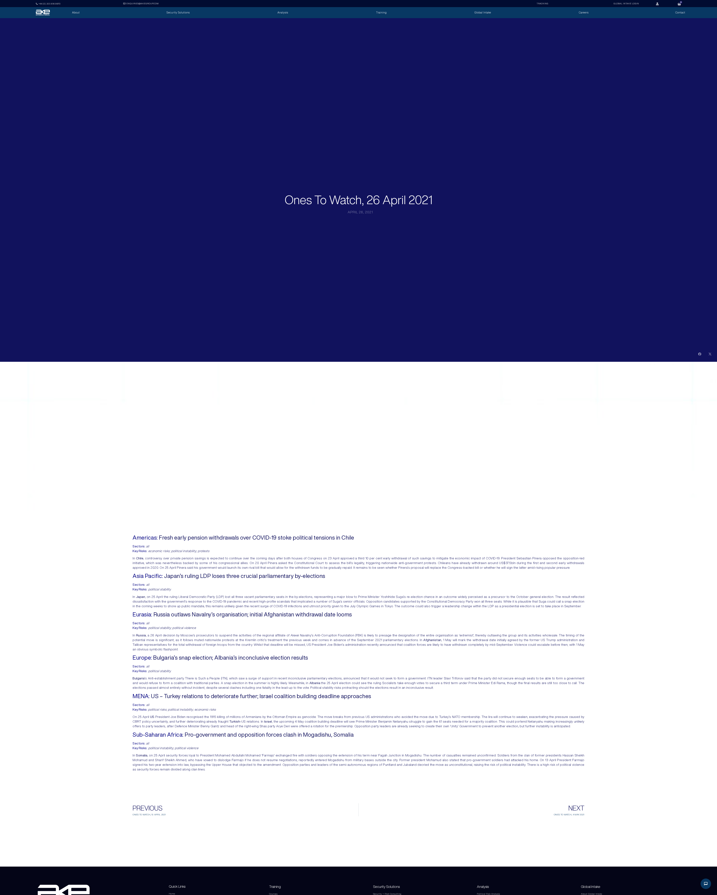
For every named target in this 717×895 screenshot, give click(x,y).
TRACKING (542, 3)
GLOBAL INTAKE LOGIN (626, 3)
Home (172, 893)
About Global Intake (591, 894)
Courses (273, 894)
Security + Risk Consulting (387, 894)
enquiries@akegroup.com (142, 3)
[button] (700, 354)
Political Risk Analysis (488, 894)
